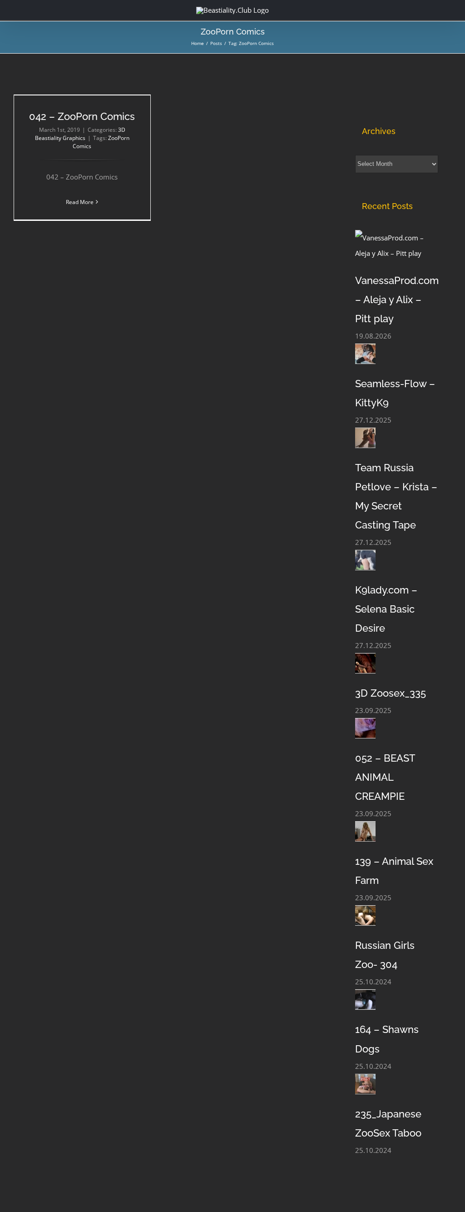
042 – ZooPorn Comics (82, 116)
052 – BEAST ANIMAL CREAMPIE (385, 777)
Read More (80, 202)
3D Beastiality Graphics (80, 134)
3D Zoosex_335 (390, 693)
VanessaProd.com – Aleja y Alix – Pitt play (397, 299)
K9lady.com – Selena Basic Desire (386, 609)
